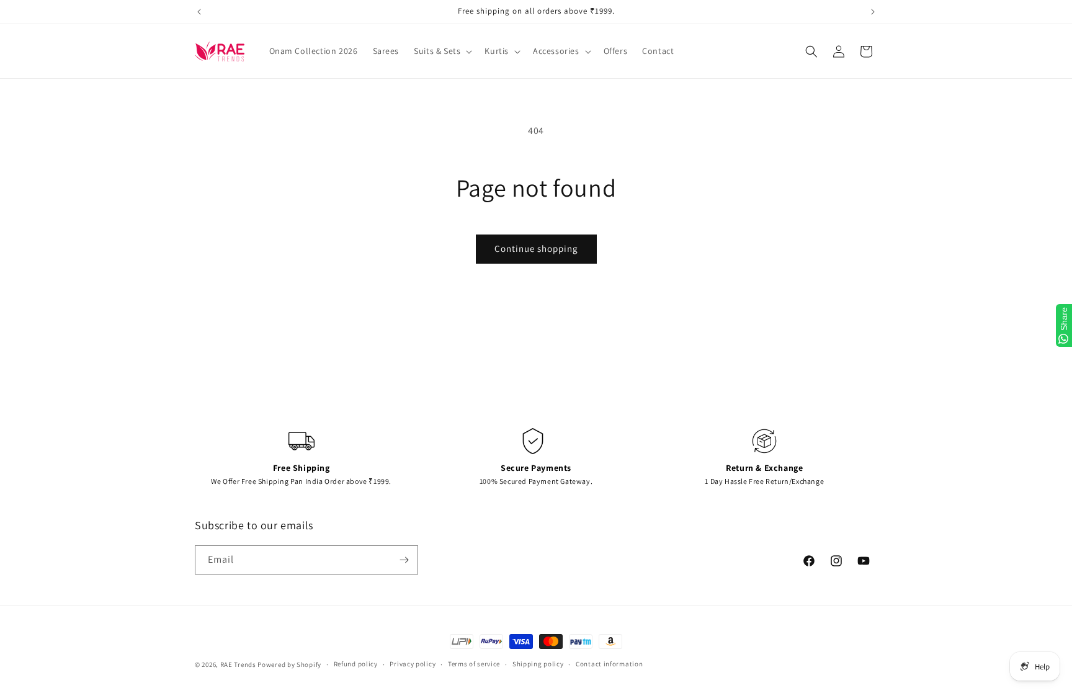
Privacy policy (413, 663)
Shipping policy (538, 663)
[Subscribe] (404, 560)
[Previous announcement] (199, 12)
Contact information (609, 663)
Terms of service (474, 663)
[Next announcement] (873, 12)
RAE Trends (238, 664)
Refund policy (356, 663)
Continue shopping (536, 248)
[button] (441, 51)
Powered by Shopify (289, 664)
